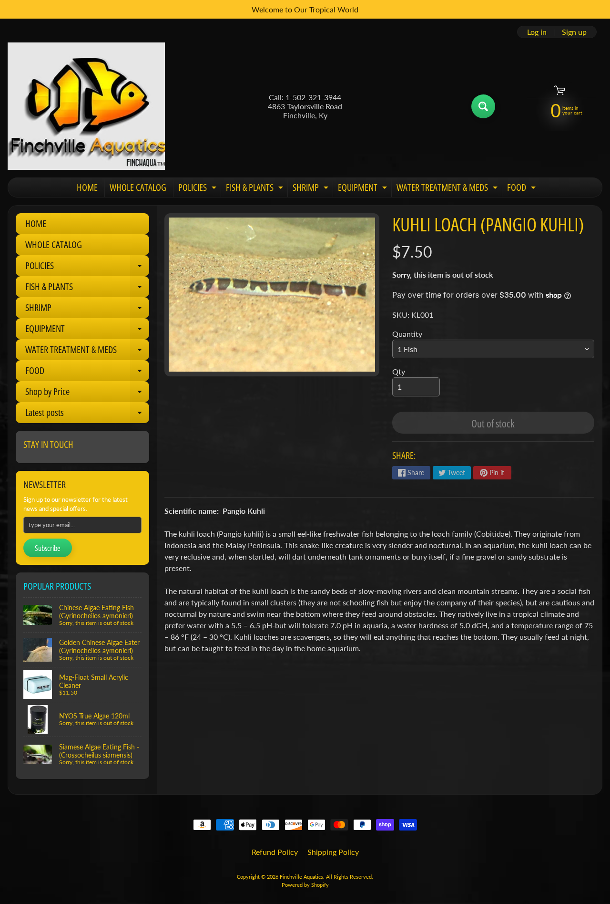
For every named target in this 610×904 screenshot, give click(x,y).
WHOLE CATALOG (138, 187)
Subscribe (48, 548)
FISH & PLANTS (255, 189)
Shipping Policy (333, 851)
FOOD (522, 189)
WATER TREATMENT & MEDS (448, 189)
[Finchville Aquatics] (86, 106)
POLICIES (198, 189)
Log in (537, 32)
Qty (398, 371)
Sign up (574, 32)
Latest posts (87, 414)
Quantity (407, 333)
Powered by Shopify (305, 885)
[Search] (483, 106)
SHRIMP (312, 189)
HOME (87, 187)
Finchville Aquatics (301, 876)
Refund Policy (275, 851)
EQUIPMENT (363, 189)
